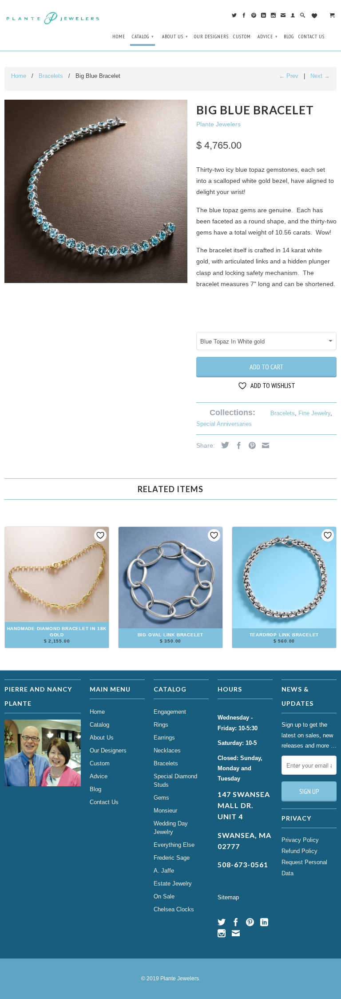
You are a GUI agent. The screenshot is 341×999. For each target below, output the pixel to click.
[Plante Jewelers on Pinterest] (254, 17)
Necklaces (167, 750)
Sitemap (228, 897)
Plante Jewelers (218, 124)
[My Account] (293, 17)
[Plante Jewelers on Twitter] (234, 17)
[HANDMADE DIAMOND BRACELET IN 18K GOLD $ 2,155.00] (57, 644)
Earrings (164, 737)
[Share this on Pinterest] (250, 445)
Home (118, 36)
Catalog (143, 36)
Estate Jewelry (173, 883)
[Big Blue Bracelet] (95, 191)
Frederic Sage (172, 857)
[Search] (302, 17)
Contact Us (311, 36)
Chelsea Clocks (174, 909)
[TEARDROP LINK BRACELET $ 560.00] (284, 644)
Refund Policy (299, 851)
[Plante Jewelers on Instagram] (273, 17)
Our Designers (211, 36)
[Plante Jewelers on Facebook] (244, 17)
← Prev (288, 76)
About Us (175, 36)
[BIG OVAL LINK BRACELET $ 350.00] (170, 644)
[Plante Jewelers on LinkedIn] (263, 17)
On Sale (164, 896)
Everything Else (174, 844)
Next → (320, 76)
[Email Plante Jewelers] (283, 17)
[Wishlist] (317, 16)
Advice (268, 36)
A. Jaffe (164, 870)
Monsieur (165, 810)
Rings (161, 724)
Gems (161, 797)
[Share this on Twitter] (223, 445)
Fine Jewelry (314, 413)
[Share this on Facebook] (236, 445)
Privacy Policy (300, 840)
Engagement (170, 711)
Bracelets (282, 413)
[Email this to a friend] (263, 445)
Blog (289, 36)
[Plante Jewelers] (53, 17)
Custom (242, 36)
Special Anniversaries (224, 424)
